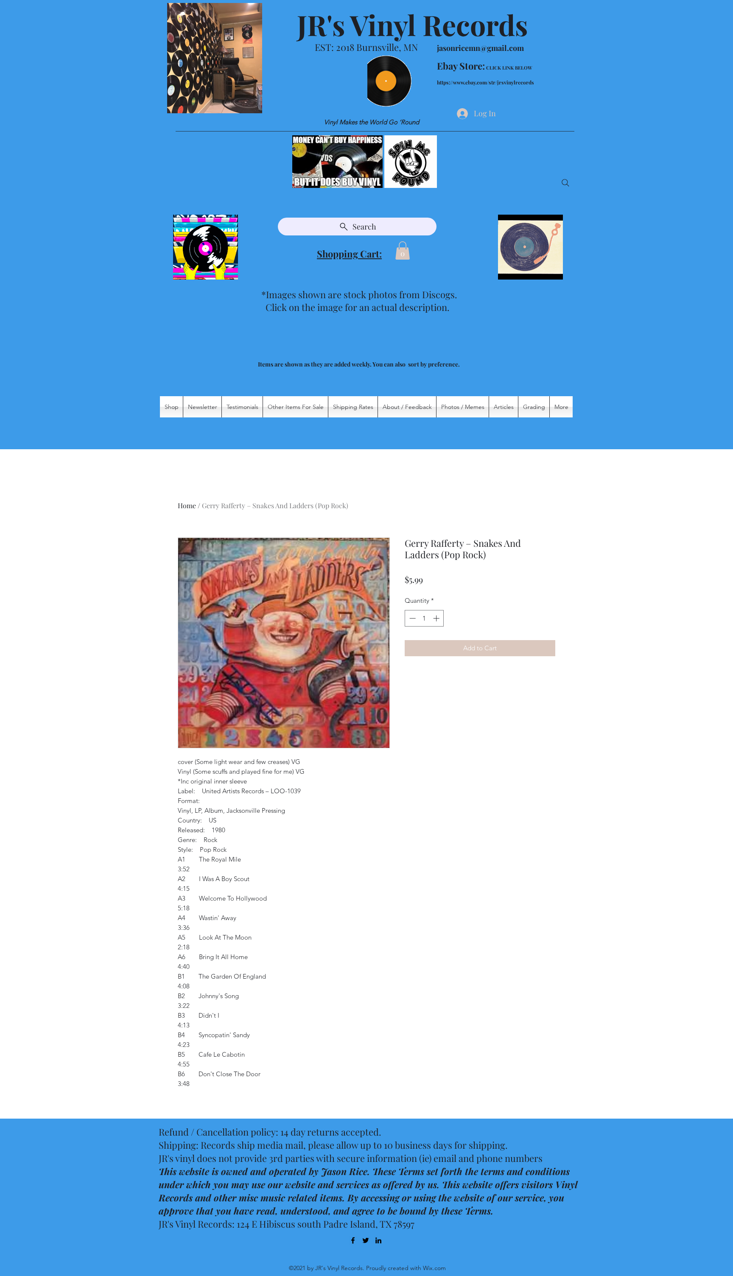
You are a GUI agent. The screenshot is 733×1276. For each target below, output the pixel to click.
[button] (402, 250)
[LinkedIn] (378, 1240)
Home (187, 505)
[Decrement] (411, 618)
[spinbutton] (424, 618)
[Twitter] (365, 1240)
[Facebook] (353, 1240)
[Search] (565, 183)
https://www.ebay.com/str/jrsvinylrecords (485, 82)
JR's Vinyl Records (412, 24)
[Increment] (437, 618)
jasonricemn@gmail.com (480, 48)
